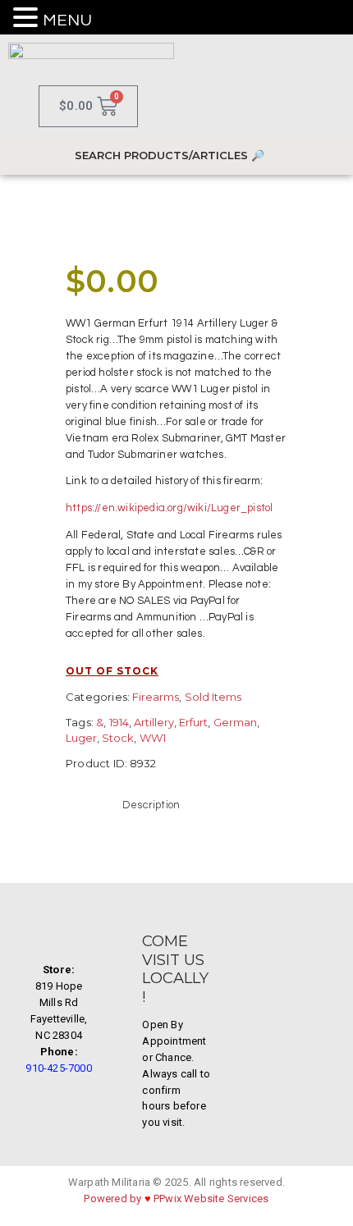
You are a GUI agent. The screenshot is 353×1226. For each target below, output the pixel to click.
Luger (81, 737)
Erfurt (193, 722)
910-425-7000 (58, 1068)
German (235, 722)
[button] (28, 18)
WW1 (153, 737)
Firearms (155, 696)
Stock (118, 737)
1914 (119, 722)
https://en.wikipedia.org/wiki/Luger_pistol (169, 508)
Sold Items (213, 696)
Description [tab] (151, 805)
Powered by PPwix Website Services (176, 1198)
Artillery (154, 722)
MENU (67, 20)
